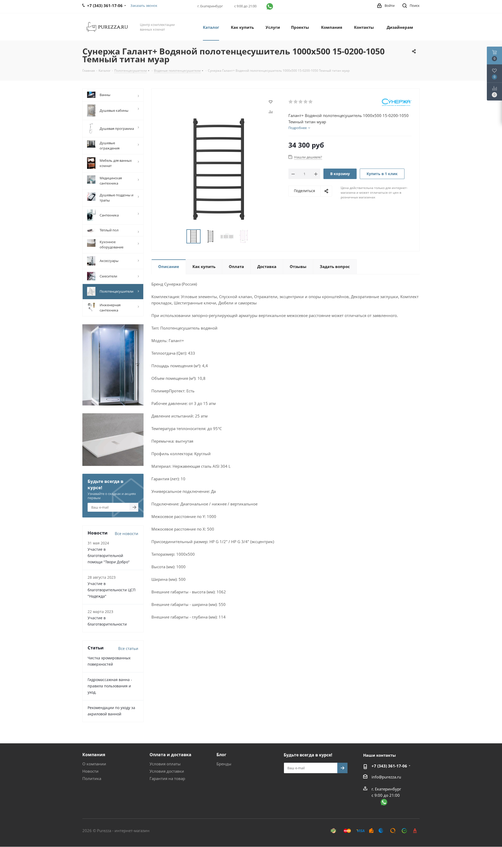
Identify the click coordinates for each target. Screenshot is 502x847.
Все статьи (128, 648)
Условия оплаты (165, 763)
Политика (91, 778)
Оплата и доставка (170, 754)
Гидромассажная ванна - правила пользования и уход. (110, 686)
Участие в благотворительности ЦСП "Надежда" (111, 590)
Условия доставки (167, 771)
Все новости (126, 533)
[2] (295, 102)
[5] (310, 102)
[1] (290, 102)
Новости (90, 771)
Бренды (223, 763)
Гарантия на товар (167, 778)
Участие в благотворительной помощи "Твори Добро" (109, 555)
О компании (94, 763)
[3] (300, 102)
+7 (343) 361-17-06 (389, 765)
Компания (93, 754)
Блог (221, 754)
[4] (305, 102)
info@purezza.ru (386, 776)
